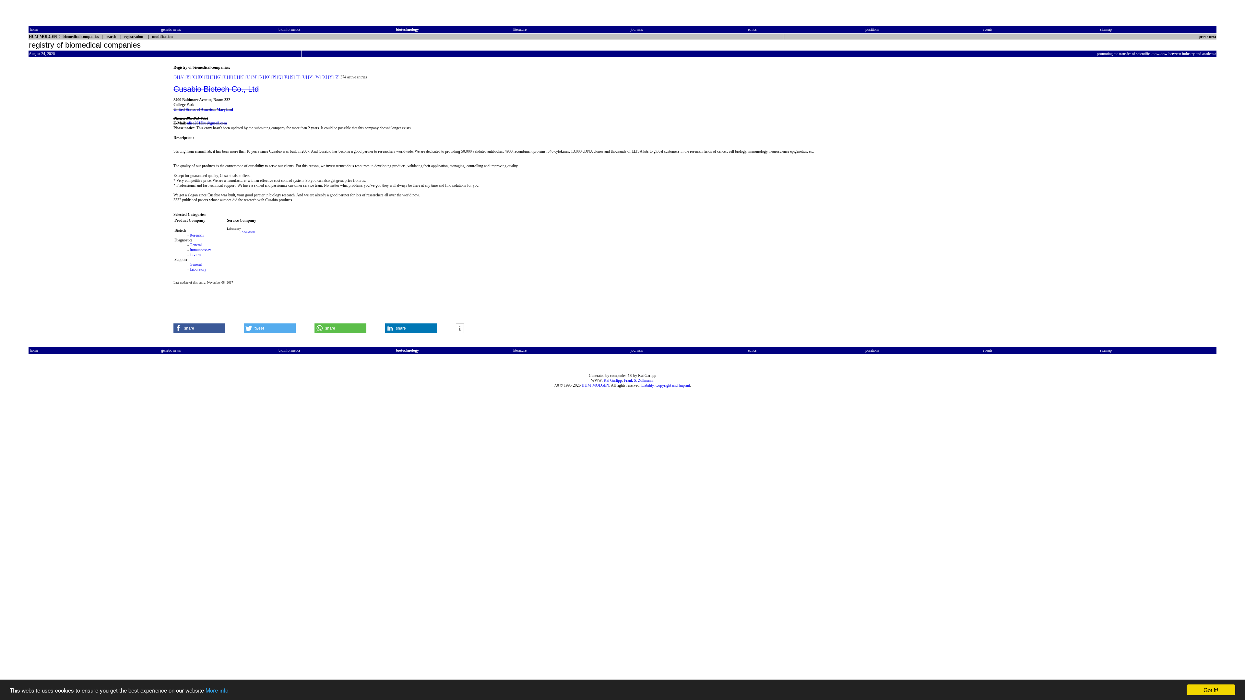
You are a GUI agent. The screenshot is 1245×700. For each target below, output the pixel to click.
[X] (324, 77)
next (1212, 36)
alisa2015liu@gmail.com (207, 123)
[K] (241, 77)
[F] (212, 77)
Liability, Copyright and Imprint (665, 385)
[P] (273, 77)
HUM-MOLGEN (595, 385)
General (196, 245)
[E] (206, 77)
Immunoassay (200, 250)
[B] (188, 77)
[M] (254, 77)
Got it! (1211, 690)
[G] (218, 77)
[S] (292, 77)
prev (1202, 36)
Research (197, 235)
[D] (200, 77)
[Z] (337, 77)
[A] (181, 77)
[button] (199, 328)
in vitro (195, 254)
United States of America (194, 109)
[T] (298, 77)
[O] (267, 77)
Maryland (225, 109)
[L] (247, 77)
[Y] (331, 77)
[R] (286, 77)
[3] (175, 77)
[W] (317, 77)
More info (217, 690)
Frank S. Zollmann (638, 380)
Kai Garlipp (613, 380)
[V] (311, 77)
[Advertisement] (56, 162)
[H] (225, 77)
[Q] (280, 77)
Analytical (248, 232)
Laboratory (198, 269)
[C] (194, 77)
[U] (304, 77)
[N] (261, 77)
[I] (231, 77)
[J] (236, 77)
